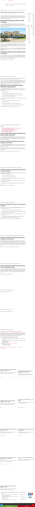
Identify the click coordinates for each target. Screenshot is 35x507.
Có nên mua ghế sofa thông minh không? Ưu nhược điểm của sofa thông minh (8, 458)
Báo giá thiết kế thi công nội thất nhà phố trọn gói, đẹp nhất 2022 (12, 331)
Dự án (11, 5)
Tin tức (5, 10)
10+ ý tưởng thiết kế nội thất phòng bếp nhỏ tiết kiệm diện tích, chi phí (33, 18)
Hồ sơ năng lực (22, 496)
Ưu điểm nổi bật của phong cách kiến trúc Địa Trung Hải (12, 12)
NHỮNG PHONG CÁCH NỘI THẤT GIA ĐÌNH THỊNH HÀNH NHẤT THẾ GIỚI (7, 401)
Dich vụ (7, 5)
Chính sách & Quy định (23, 494)
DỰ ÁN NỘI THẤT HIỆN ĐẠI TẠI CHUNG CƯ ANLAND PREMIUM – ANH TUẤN (25, 371)
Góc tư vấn (13, 13)
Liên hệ (21, 501)
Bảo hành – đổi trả (22, 499)
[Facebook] (29, 494)
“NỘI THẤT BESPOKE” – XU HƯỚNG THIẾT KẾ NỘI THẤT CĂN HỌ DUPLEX (8, 370)
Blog (14, 5)
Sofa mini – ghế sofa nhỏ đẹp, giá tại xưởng (25, 457)
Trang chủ (2, 10)
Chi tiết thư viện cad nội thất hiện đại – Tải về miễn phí (29, 17)
